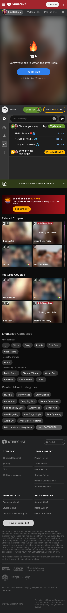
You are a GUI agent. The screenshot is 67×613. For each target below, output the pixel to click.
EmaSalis (8, 333)
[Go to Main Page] (20, 4)
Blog (8, 464)
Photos (50, 12)
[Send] (62, 118)
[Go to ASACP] (18, 569)
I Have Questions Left (18, 523)
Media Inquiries (13, 475)
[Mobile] (6, 345)
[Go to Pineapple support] (5, 578)
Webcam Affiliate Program (15, 513)
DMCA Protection (42, 513)
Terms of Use (40, 464)
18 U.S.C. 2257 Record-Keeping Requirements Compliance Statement (29, 589)
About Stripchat (13, 458)
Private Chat (53, 152)
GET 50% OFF (22, 209)
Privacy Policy (41, 458)
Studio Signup (9, 508)
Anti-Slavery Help (42, 486)
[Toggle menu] (3, 4)
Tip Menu (55, 126)
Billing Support (41, 508)
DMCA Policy (40, 469)
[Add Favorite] (5, 109)
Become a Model (11, 502)
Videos (33, 12)
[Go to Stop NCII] (21, 578)
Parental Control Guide (45, 481)
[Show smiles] (54, 119)
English (52, 442)
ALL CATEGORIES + (49, 427)
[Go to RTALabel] (6, 569)
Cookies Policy (41, 475)
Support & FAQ (41, 502)
